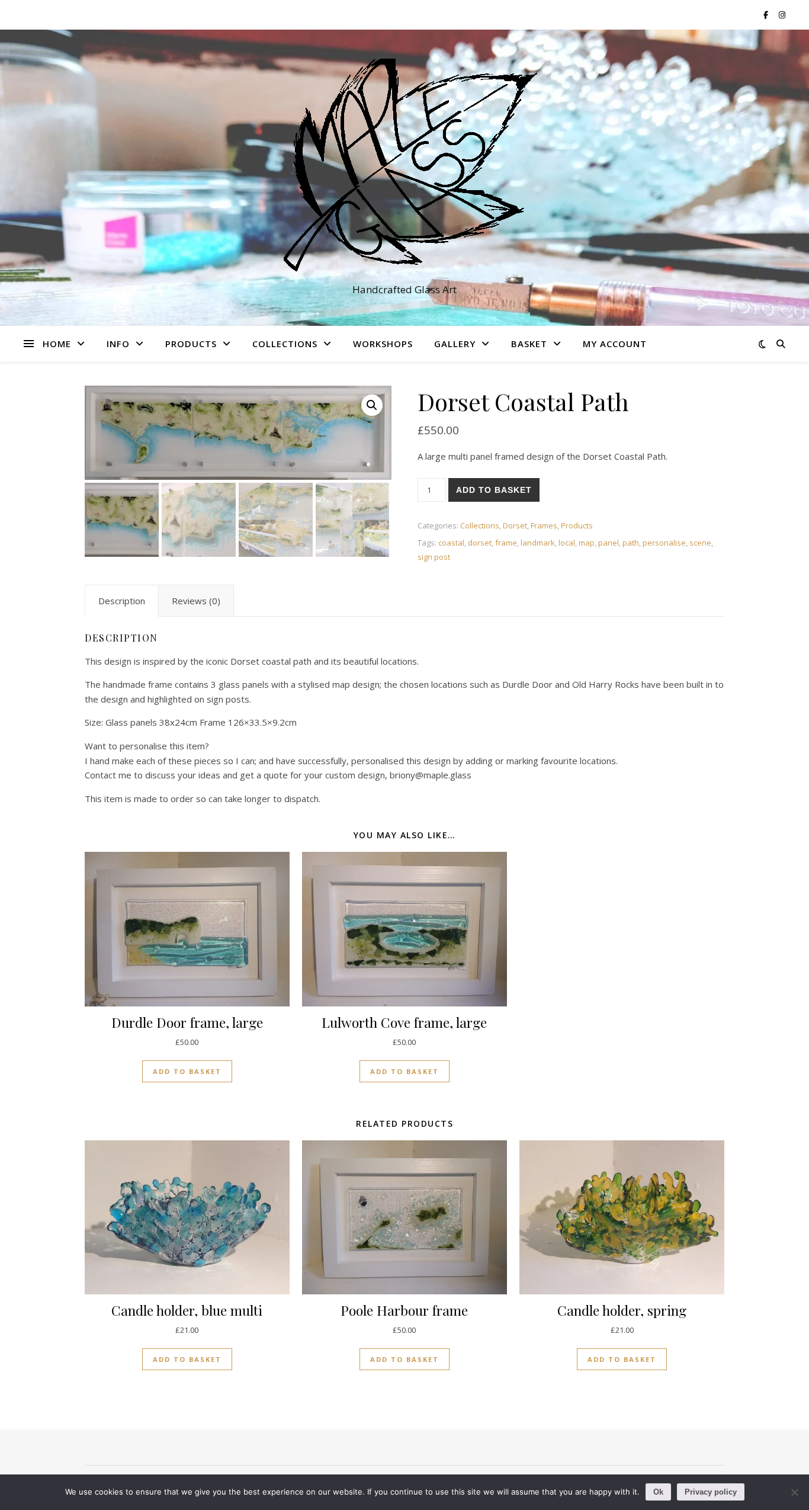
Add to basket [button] (187, 1071)
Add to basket (494, 490)
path (630, 542)
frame (506, 542)
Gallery (455, 344)
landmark (538, 542)
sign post (434, 557)
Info (118, 344)
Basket (529, 344)
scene (700, 542)
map (587, 542)
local (566, 542)
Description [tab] (121, 601)
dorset (480, 542)
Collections (284, 344)
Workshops (383, 344)
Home (57, 344)
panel (608, 542)
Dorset (515, 525)
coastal (451, 542)
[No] (794, 1492)
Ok (658, 1491)
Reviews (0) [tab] (196, 601)
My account (615, 344)
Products (191, 344)
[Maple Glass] (404, 167)
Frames (544, 525)
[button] (372, 405)
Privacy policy (711, 1491)
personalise (664, 542)
